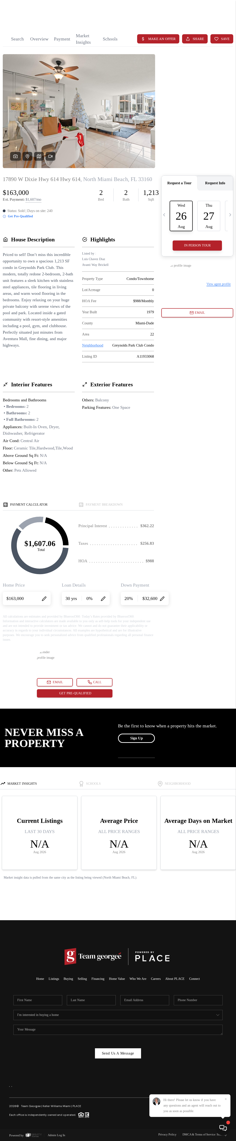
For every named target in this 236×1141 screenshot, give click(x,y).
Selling (82, 979)
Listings (54, 979)
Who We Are (138, 979)
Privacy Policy (167, 1134)
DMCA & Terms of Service (199, 1134)
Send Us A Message (118, 1053)
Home (40, 979)
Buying (68, 979)
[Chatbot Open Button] (223, 1128)
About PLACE (175, 979)
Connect (194, 979)
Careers (156, 979)
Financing (97, 979)
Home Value (117, 979)
